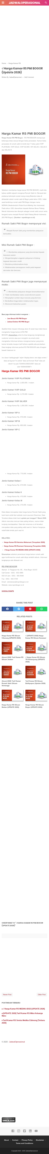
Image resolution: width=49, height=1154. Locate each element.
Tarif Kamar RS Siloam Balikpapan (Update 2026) (35, 682)
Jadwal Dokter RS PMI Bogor (18, 322)
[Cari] (46, 3)
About (6, 1140)
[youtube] (36, 1132)
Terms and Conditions (24, 1143)
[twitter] (18, 609)
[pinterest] (30, 609)
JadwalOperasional (24, 3)
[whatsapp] (41, 609)
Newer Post (7, 994)
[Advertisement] (24, 33)
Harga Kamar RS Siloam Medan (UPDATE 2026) (11, 706)
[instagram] (18, 1132)
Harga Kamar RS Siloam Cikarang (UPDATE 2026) (11, 637)
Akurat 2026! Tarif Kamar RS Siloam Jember (12, 658)
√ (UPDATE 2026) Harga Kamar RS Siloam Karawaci (35, 637)
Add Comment (29, 77)
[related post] (13, 627)
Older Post (42, 994)
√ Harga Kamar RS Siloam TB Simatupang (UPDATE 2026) (35, 659)
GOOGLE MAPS (8, 591)
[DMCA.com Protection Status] (8, 1122)
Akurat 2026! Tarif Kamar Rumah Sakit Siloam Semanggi (11, 683)
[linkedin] (30, 1132)
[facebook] (7, 609)
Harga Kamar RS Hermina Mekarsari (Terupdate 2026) (24, 542)
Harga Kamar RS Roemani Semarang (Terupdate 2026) (25, 546)
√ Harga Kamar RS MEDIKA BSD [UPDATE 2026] (22, 550)
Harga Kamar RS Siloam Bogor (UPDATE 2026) (34, 706)
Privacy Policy (27, 1140)
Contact (15, 1140)
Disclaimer (40, 1140)
